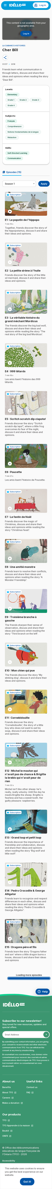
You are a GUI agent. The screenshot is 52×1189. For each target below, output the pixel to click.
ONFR (16, 1136)
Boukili (16, 1130)
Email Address (11, 1036)
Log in (42, 5)
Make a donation (10, 1103)
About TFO (10, 1092)
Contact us (31, 1087)
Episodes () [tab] (11, 172)
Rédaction (12, 137)
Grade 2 (23, 100)
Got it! (27, 1181)
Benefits (6, 1087)
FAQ (34, 1092)
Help (43, 992)
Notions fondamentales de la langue (23, 132)
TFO (16, 1120)
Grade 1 (11, 100)
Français (11, 121)
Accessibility (8, 1160)
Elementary (12, 94)
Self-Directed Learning (17, 153)
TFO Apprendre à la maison (16, 1125)
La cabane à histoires (13, 45)
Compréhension (15, 126)
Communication (14, 158)
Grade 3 (35, 100)
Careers (10, 1097)
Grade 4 (11, 105)
